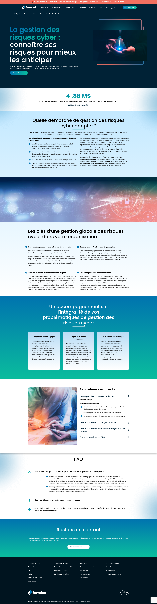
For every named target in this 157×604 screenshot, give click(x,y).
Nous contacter (76, 547)
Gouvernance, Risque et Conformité (36, 14)
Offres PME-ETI (57, 8)
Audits (30, 574)
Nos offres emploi (112, 567)
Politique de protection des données (50, 601)
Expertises (44, 8)
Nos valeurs (84, 570)
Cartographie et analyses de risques (97, 396)
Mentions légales (33, 601)
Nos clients (84, 578)
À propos (82, 8)
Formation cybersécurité (63, 567)
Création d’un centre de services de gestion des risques (102, 430)
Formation (70, 8)
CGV (77, 601)
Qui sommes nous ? (87, 567)
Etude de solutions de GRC (92, 437)
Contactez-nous (129, 7)
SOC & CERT (32, 581)
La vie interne (110, 570)
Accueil (12, 14)
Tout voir (31, 567)
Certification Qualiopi (61, 574)
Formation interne (60, 570)
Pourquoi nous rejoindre (114, 574)
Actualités (103, 8)
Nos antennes (85, 574)
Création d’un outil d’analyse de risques (98, 422)
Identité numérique (35, 578)
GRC (29, 570)
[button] (115, 7)
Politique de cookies (68, 601)
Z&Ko (88, 601)
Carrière (92, 8)
